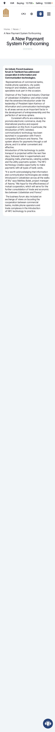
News (15, 29)
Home (7, 29)
